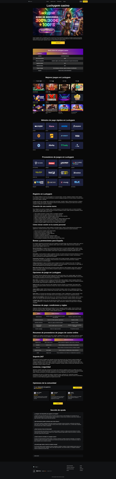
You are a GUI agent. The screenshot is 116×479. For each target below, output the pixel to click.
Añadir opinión (77, 387)
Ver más (58, 403)
